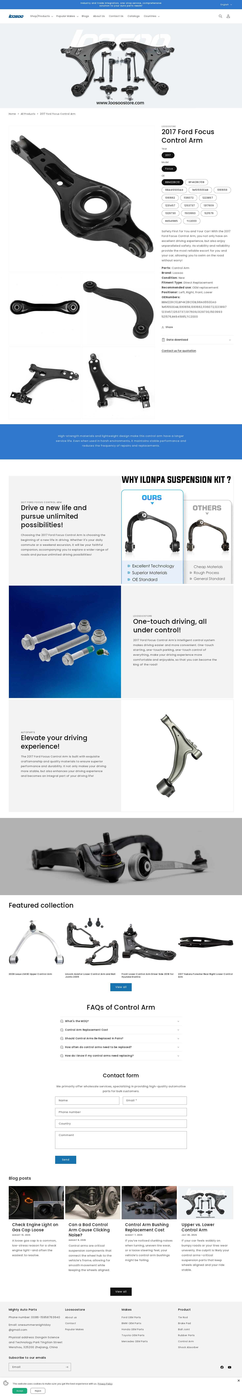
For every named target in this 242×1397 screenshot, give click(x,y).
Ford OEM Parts (131, 1317)
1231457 (170, 205)
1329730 (170, 213)
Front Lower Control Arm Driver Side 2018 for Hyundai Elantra (148, 975)
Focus (169, 168)
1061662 (170, 197)
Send (65, 1160)
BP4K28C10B (196, 182)
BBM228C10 (172, 182)
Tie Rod (183, 1317)
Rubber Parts (186, 1335)
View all (120, 987)
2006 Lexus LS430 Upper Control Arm (30, 974)
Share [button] (169, 327)
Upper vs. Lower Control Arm (198, 1227)
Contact (70, 1323)
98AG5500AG (174, 190)
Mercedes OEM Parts (135, 1341)
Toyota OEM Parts (133, 1335)
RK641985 (171, 221)
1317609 (209, 205)
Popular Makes (74, 1329)
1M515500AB (200, 190)
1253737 (189, 205)
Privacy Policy (105, 1383)
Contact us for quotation (179, 351)
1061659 (222, 190)
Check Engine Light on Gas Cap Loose (35, 1227)
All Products (28, 114)
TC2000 (192, 221)
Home (12, 114)
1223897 (207, 197)
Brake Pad (184, 1323)
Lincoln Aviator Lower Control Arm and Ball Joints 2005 (90, 975)
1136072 (189, 197)
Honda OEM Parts (133, 1329)
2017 (168, 155)
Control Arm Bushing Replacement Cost (147, 1227)
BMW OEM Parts (131, 1323)
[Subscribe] (67, 1367)
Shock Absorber (188, 1347)
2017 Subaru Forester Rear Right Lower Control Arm (205, 975)
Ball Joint (184, 1329)
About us (71, 1317)
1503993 (190, 213)
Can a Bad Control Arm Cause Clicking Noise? (89, 1230)
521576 (209, 213)
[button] (41, 16)
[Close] (238, 1380)
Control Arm (186, 1341)
